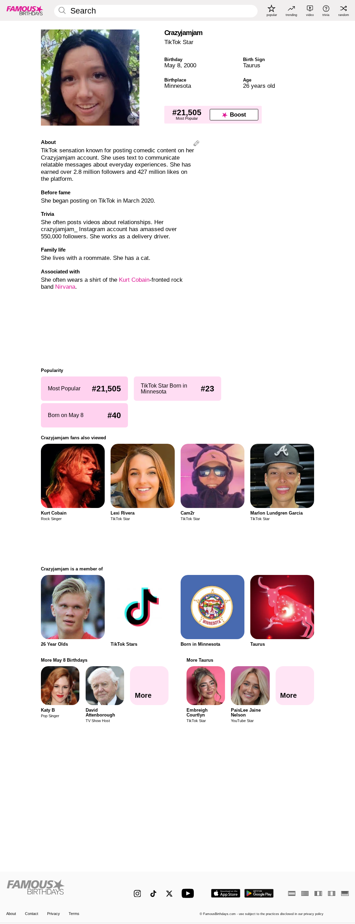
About (11, 914)
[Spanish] (291, 893)
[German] (344, 893)
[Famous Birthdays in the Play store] (259, 893)
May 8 (172, 65)
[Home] (59, 889)
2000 (190, 65)
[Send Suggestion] (196, 144)
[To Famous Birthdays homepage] (25, 10)
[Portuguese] (305, 893)
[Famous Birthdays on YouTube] (189, 893)
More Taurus (200, 660)
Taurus (251, 65)
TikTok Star (178, 42)
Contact (31, 914)
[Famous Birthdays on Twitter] (169, 893)
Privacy (53, 914)
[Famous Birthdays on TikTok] (153, 893)
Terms (74, 914)
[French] (318, 893)
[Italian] (331, 893)
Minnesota (177, 86)
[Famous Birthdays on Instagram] (137, 893)
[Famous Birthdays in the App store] (225, 893)
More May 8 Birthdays (64, 660)
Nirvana (65, 286)
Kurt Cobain (134, 280)
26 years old (259, 86)
